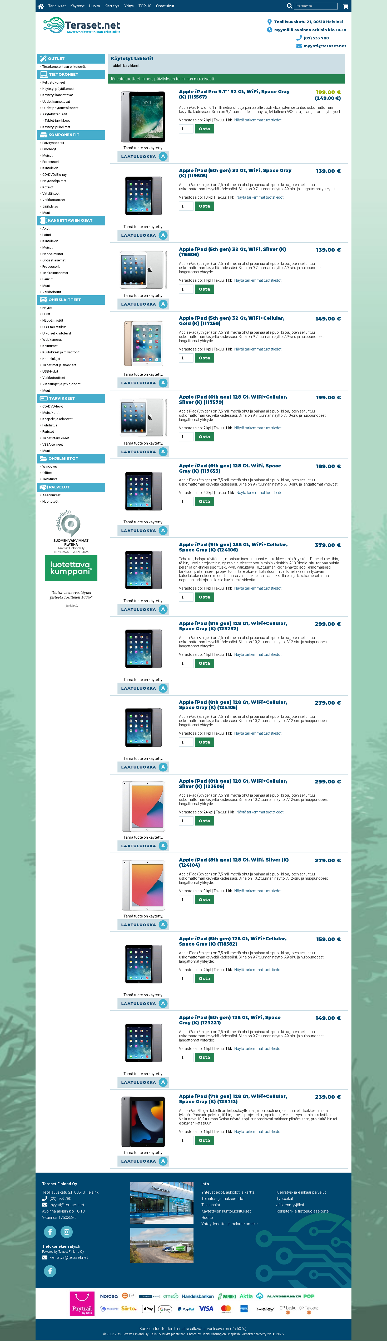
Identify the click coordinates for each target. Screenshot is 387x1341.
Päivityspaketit (53, 143)
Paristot (48, 432)
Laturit (47, 235)
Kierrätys (112, 6)
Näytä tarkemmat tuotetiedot (257, 120)
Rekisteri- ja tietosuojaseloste (302, 1211)
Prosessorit (51, 162)
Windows (49, 466)
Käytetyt (78, 6)
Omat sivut (165, 6)
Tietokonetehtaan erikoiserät (64, 67)
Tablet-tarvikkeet (57, 120)
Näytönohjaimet (54, 181)
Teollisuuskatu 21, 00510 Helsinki (307, 21)
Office (47, 473)
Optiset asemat (54, 260)
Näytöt (47, 308)
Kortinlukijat (51, 359)
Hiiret (46, 314)
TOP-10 (144, 6)
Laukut (47, 279)
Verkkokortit (51, 292)
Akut (45, 228)
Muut (46, 213)
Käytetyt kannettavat (57, 95)
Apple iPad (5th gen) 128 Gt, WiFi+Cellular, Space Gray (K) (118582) (232, 941)
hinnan (187, 78)
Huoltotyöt (50, 501)
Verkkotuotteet (53, 200)
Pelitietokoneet (53, 82)
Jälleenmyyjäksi (290, 1205)
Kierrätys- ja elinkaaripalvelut (301, 1192)
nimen (146, 78)
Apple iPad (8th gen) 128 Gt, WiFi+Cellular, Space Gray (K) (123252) (233, 626)
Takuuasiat (210, 1205)
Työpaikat (284, 1198)
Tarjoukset (57, 6)
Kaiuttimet (50, 346)
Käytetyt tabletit (54, 114)
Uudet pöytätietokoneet (60, 108)
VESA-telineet (52, 444)
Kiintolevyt (50, 168)
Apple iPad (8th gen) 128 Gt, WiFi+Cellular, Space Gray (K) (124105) (233, 705)
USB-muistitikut (54, 327)
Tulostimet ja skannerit (59, 365)
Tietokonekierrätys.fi (61, 1246)
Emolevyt (49, 149)
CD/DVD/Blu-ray (54, 175)
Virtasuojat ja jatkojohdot (61, 384)
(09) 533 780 (315, 38)
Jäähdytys (50, 206)
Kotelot (47, 187)
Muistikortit (50, 413)
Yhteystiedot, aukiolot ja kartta (228, 1192)
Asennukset (51, 495)
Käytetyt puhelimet (56, 127)
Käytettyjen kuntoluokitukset (226, 1211)
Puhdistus (49, 425)
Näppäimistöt (52, 254)
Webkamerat (52, 340)
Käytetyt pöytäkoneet (58, 89)
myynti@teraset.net (324, 46)
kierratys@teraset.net (67, 1257)
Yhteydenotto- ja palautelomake (229, 1223)
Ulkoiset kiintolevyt (56, 333)
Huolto (94, 6)
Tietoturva (49, 479)
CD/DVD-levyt (52, 406)
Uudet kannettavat (56, 102)
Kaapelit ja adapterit (57, 419)
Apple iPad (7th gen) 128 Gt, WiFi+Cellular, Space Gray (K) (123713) (233, 1099)
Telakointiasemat (55, 273)
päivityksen (164, 78)
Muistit (47, 155)
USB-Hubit (50, 371)
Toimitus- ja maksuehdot (223, 1198)
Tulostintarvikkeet (55, 438)
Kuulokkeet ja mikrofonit (61, 352)
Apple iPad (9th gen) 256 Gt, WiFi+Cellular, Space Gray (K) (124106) (233, 547)
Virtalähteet (50, 193)
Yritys (129, 6)
